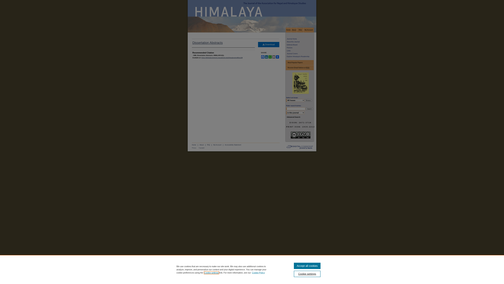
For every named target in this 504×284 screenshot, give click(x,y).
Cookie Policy (258, 273)
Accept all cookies (307, 265)
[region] (252, 269)
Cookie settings (211, 273)
